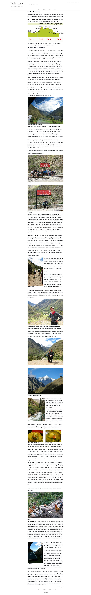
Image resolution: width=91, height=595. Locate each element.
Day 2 (44, 9)
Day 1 (39, 9)
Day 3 (50, 9)
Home (12, 6)
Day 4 (55, 9)
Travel (15, 6)
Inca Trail (18, 6)
